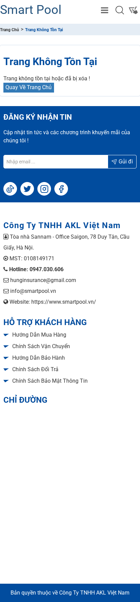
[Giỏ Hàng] (133, 10)
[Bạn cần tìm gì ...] (119, 10)
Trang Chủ (9, 29)
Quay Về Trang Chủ (28, 87)
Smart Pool (31, 10)
